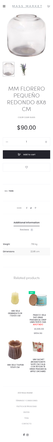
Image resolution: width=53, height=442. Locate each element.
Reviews (26, 229)
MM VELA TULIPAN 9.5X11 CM (15, 366)
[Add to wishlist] (26, 167)
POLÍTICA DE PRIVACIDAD (27, 406)
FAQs (26, 418)
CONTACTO (26, 423)
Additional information (27, 222)
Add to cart (29, 154)
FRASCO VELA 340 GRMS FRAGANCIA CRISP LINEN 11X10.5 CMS (38, 320)
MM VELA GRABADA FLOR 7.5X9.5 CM (15, 313)
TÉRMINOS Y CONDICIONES (26, 400)
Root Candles (34, 191)
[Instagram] (27, 435)
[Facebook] (24, 435)
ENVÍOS (26, 412)
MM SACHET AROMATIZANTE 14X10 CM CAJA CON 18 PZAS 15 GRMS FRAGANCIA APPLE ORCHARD (38, 365)
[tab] (26, 222)
